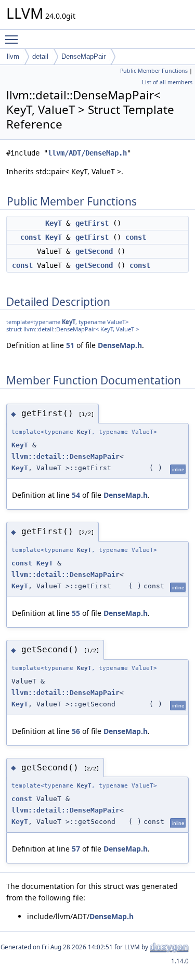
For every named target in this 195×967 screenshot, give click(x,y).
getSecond (94, 251)
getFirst (92, 223)
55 (76, 613)
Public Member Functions (154, 70)
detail (40, 56)
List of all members (167, 82)
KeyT (53, 223)
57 (76, 849)
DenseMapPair (83, 56)
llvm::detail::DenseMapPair (65, 456)
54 (76, 495)
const (30, 237)
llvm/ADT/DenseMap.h (87, 153)
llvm (13, 56)
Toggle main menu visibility (13, 39)
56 (76, 731)
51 (70, 345)
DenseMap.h (120, 345)
